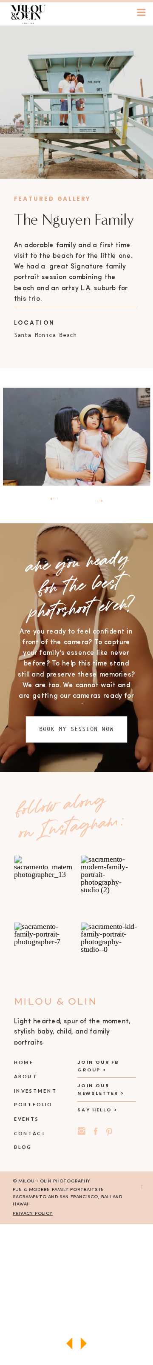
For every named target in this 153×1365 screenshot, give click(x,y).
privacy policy (33, 1213)
